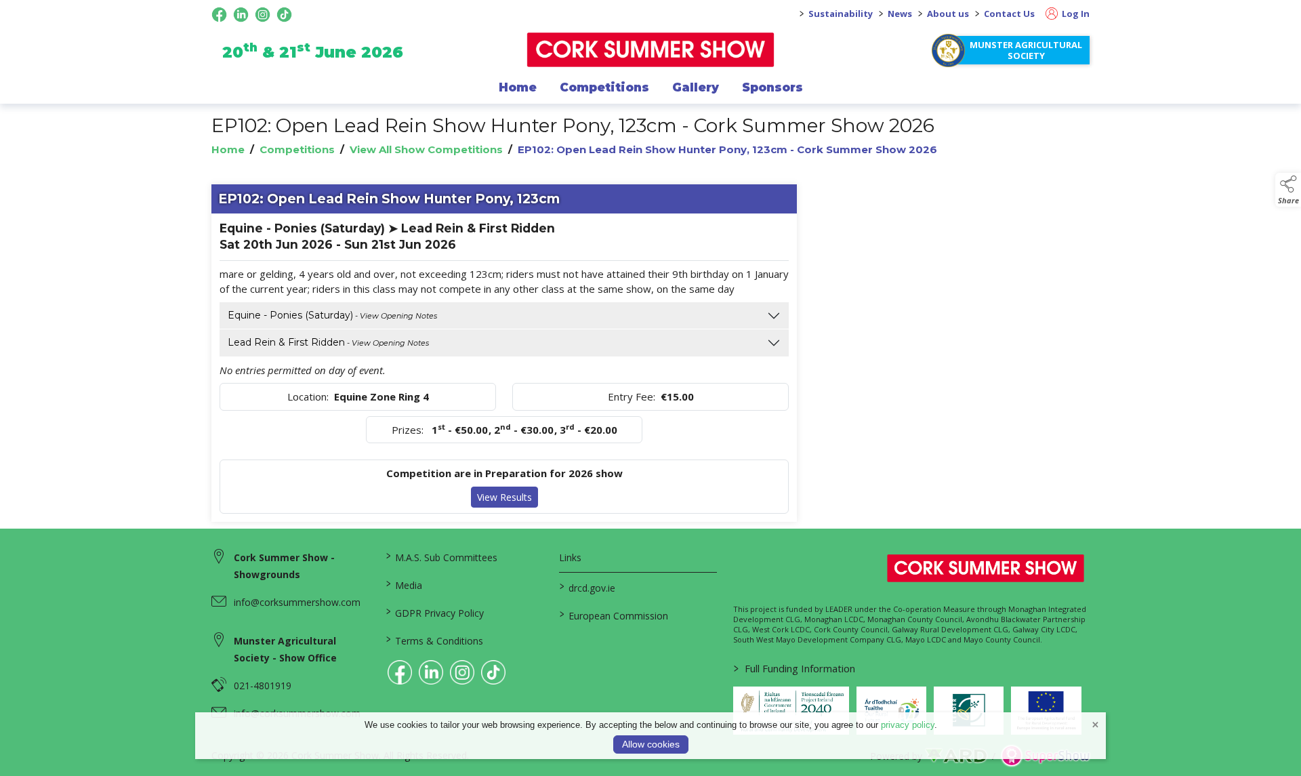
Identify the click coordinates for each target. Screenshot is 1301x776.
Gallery (695, 87)
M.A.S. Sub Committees (441, 556)
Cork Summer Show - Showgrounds (284, 566)
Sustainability (840, 13)
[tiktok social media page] (284, 14)
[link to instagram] (462, 672)
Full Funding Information (794, 668)
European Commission (614, 614)
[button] (1288, 190)
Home (518, 87)
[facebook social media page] (219, 14)
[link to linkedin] (431, 672)
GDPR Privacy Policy (434, 612)
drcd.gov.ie (587, 586)
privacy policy (907, 725)
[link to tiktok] (493, 672)
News (900, 13)
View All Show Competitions (426, 149)
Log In (1075, 13)
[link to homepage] (650, 50)
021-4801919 (262, 685)
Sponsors (772, 87)
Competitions (604, 87)
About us (948, 13)
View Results (504, 497)
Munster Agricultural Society (1026, 50)
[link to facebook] (400, 672)
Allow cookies (651, 744)
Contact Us (1009, 13)
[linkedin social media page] (241, 14)
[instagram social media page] (262, 14)
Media (403, 584)
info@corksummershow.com (297, 602)
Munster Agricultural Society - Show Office (285, 649)
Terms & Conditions (434, 639)
